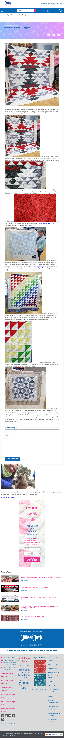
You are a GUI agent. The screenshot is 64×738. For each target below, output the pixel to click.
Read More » (24, 580)
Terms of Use (52, 668)
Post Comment (12, 459)
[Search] (35, 10)
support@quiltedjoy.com (12, 660)
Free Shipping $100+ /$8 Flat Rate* (51, 3)
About (50, 681)
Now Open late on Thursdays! (9, 668)
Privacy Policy (52, 664)
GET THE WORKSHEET (32, 559)
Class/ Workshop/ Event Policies (54, 691)
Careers (50, 696)
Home (3, 15)
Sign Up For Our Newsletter (53, 708)
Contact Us (51, 685)
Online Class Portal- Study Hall (54, 714)
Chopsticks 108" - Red (45, 224)
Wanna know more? (7, 497)
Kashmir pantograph (39, 267)
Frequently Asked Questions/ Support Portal (54, 675)
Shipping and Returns (52, 659)
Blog (8, 15)
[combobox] (25, 10)
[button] (60, 10)
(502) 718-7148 (9, 658)
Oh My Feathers (45, 193)
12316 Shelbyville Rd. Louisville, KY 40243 (10, 664)
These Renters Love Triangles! (19, 15)
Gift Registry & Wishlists (52, 721)
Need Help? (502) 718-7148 (54, 5)
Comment (8, 439)
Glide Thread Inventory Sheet (53, 701)
